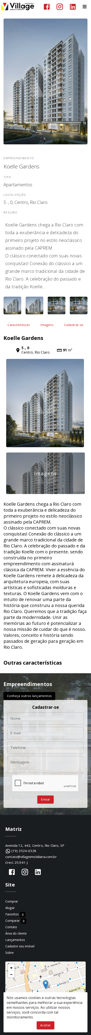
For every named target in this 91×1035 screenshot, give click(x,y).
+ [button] (11, 967)
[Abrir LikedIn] (73, 7)
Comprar (11, 901)
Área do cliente (16, 933)
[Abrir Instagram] (60, 7)
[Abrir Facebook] (47, 7)
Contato (11, 927)
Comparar (15, 920)
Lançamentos (15, 940)
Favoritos (14, 914)
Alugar (10, 908)
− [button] (11, 974)
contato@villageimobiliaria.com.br (31, 856)
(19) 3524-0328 (23, 850)
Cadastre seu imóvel (19, 946)
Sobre (9, 952)
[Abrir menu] (84, 6)
